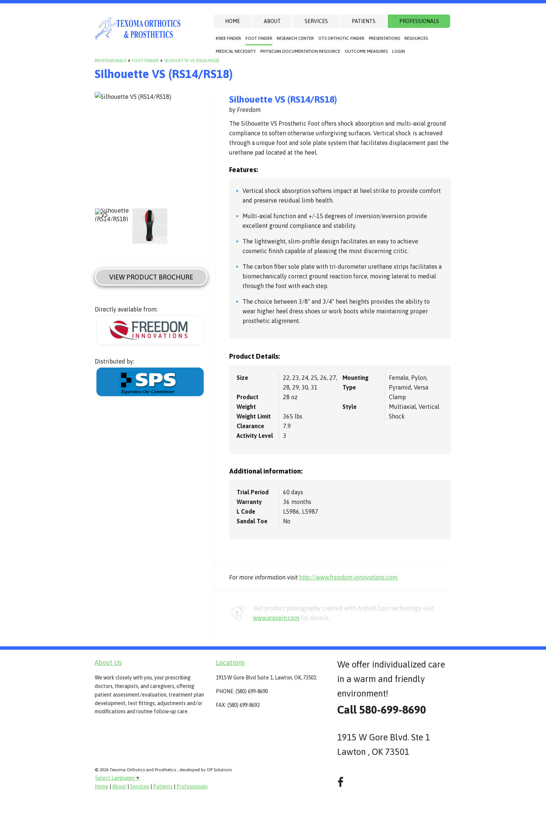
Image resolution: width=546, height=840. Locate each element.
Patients (364, 21)
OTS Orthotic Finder (341, 38)
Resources (416, 38)
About (272, 21)
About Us (108, 662)
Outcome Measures (366, 51)
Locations (230, 662)
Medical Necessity (236, 51)
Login (398, 51)
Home (232, 21)
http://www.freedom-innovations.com (348, 577)
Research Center (295, 38)
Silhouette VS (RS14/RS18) (191, 60)
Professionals (419, 21)
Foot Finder (259, 38)
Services (316, 21)
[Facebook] (340, 782)
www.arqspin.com (276, 617)
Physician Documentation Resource (300, 51)
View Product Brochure (151, 277)
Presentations (384, 38)
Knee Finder (228, 38)
